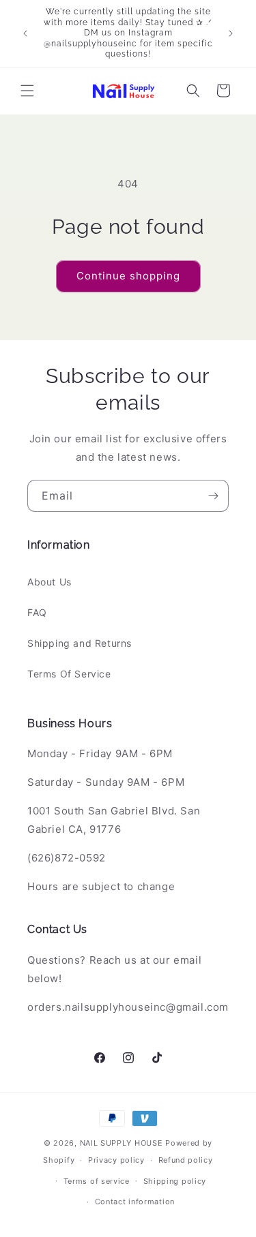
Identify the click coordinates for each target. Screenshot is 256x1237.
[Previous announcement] (25, 33)
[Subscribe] (213, 496)
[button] (27, 91)
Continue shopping (128, 275)
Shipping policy (175, 1181)
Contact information (135, 1201)
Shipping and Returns (79, 643)
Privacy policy (116, 1160)
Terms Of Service (69, 673)
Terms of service (96, 1181)
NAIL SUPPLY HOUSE (121, 1143)
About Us (49, 581)
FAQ (37, 612)
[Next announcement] (231, 33)
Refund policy (185, 1160)
